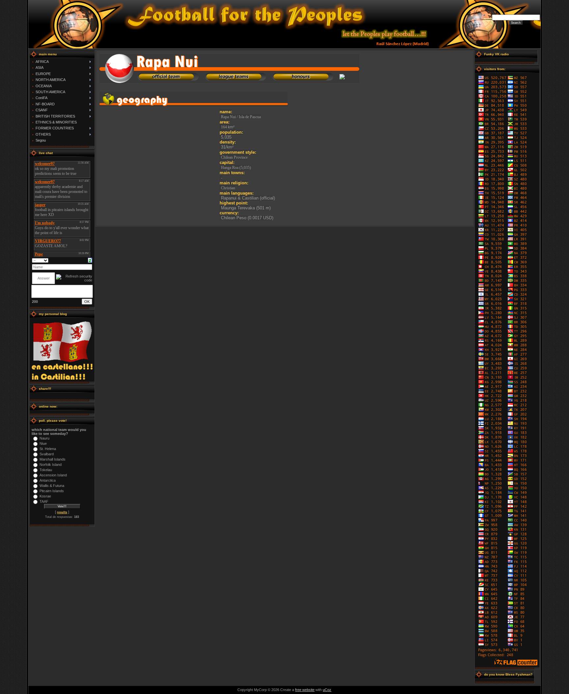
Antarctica (48, 480)
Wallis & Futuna (52, 486)
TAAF (44, 501)
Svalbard (47, 454)
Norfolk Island (51, 465)
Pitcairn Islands (52, 491)
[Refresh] (90, 260)
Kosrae (45, 496)
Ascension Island (53, 475)
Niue (43, 443)
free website (304, 690)
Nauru (44, 438)
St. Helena (48, 449)
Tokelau (46, 470)
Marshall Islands (53, 459)
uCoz (327, 690)
